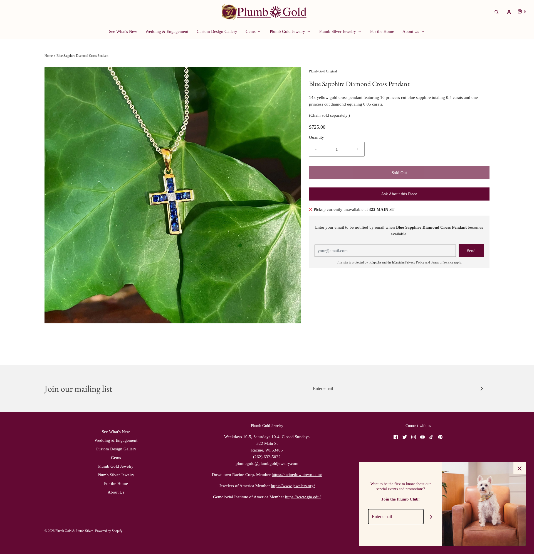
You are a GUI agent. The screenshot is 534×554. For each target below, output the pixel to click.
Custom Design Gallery (217, 31)
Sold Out (399, 172)
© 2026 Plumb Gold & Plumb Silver (68, 531)
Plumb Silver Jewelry (116, 475)
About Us (116, 492)
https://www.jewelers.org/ (293, 486)
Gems (116, 457)
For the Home (382, 31)
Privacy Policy (414, 262)
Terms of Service (442, 262)
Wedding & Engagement (166, 31)
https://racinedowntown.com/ (297, 474)
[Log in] (509, 12)
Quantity (316, 137)
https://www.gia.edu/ (303, 497)
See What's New (123, 31)
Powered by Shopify (108, 531)
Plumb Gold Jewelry (116, 466)
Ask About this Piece (399, 194)
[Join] (482, 388)
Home (48, 56)
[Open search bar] (496, 12)
